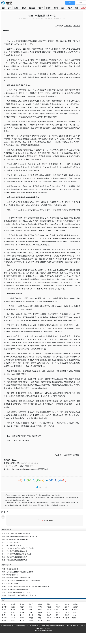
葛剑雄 (4, 618)
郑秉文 (4, 620)
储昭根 (13, 618)
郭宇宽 (40, 607)
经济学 (16, 8)
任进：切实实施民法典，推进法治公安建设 (16, 534)
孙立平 (40, 620)
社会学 (40, 8)
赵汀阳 (4, 610)
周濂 (57, 610)
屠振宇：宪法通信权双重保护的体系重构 (15, 589)
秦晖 (3, 604)
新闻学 (48, 8)
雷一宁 (31, 615)
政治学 (24, 8)
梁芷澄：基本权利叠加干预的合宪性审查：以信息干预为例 (21, 581)
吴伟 (57, 615)
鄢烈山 (58, 604)
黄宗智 (4, 607)
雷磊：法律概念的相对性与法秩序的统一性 (16, 578)
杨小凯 (49, 618)
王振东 (40, 612)
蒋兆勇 (49, 615)
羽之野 (22, 620)
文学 (62, 8)
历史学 (70, 8)
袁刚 (39, 618)
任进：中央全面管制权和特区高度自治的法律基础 (18, 548)
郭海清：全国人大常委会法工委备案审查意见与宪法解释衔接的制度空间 (25, 586)
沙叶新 (66, 615)
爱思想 (7, 3)
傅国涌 (66, 604)
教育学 (56, 8)
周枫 (39, 615)
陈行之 (13, 604)
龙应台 (31, 604)
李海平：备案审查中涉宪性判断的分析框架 (16, 592)
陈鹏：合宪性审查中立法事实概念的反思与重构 (17, 572)
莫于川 (13, 620)
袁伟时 (58, 612)
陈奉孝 (13, 612)
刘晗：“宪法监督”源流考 (10, 569)
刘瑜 (74, 615)
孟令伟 (22, 615)
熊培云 (75, 612)
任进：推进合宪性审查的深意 (11, 545)
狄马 (48, 612)
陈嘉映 (75, 604)
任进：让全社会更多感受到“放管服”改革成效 (16, 554)
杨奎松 (40, 610)
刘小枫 (13, 615)
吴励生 (58, 618)
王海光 (49, 610)
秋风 (3, 615)
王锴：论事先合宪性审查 (10, 583)
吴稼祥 (22, 618)
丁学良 (40, 604)
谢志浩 (31, 620)
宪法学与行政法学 (26, 466)
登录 (41, 520)
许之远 (31, 618)
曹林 (48, 604)
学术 (11, 466)
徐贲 (30, 607)
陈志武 (22, 607)
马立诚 (49, 607)
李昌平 (22, 610)
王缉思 (4, 612)
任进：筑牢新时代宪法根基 (11, 542)
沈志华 (66, 607)
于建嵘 (13, 607)
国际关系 (32, 8)
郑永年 (22, 604)
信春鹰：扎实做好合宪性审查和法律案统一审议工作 (19, 595)
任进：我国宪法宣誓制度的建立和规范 (14, 560)
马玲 (30, 612)
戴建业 (13, 610)
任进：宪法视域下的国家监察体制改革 (14, 551)
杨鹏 (65, 610)
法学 (9, 8)
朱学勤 (66, 618)
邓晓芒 (75, 610)
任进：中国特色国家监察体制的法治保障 (15, 539)
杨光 (48, 620)
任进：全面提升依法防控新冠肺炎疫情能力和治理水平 (19, 536)
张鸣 (30, 610)
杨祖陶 (58, 607)
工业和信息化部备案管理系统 (43, 631)
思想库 (83, 8)
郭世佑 (22, 612)
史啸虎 (66, 612)
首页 (3, 8)
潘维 (74, 618)
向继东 (75, 607)
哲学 (76, 8)
